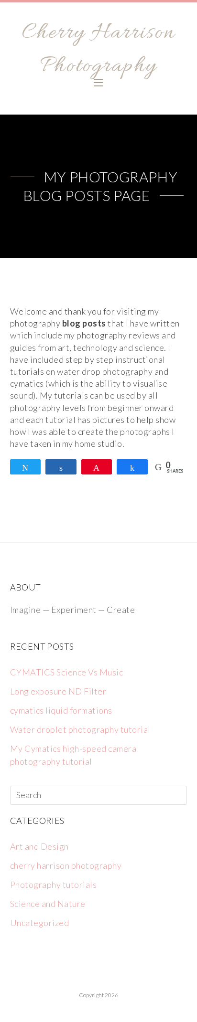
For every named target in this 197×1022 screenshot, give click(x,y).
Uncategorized (39, 922)
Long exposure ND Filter (58, 691)
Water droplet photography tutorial (80, 729)
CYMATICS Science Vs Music (66, 672)
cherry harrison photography (66, 865)
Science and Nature (48, 903)
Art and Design (39, 846)
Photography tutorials (53, 884)
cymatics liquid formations (61, 710)
